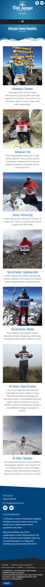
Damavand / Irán (22, 152)
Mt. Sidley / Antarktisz (23, 458)
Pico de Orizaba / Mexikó (22, 329)
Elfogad (6, 583)
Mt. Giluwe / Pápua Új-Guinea (22, 386)
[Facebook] (37, 3)
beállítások (21, 577)
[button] (22, 21)
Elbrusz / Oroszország (23, 215)
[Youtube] (42, 3)
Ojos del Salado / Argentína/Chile (22, 272)
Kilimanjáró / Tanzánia (22, 88)
